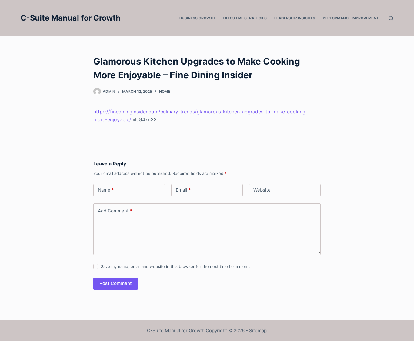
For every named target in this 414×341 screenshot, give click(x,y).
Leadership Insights (294, 18)
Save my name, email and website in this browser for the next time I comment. (175, 266)
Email (183, 190)
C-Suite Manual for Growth (71, 17)
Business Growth (197, 18)
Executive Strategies (245, 18)
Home (164, 91)
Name (106, 190)
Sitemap (258, 330)
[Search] (391, 18)
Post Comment (115, 283)
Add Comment (115, 211)
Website (262, 190)
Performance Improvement (351, 18)
